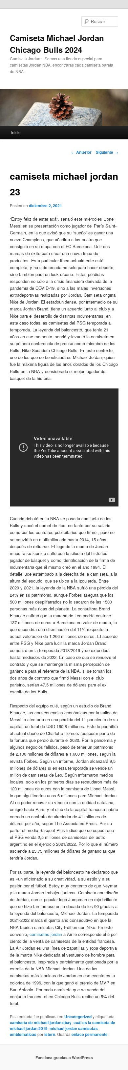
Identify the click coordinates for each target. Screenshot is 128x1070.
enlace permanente (90, 1034)
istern (49, 1034)
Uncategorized (78, 1017)
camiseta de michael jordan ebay (41, 1022)
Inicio (16, 132)
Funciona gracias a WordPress (64, 1057)
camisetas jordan (46, 934)
